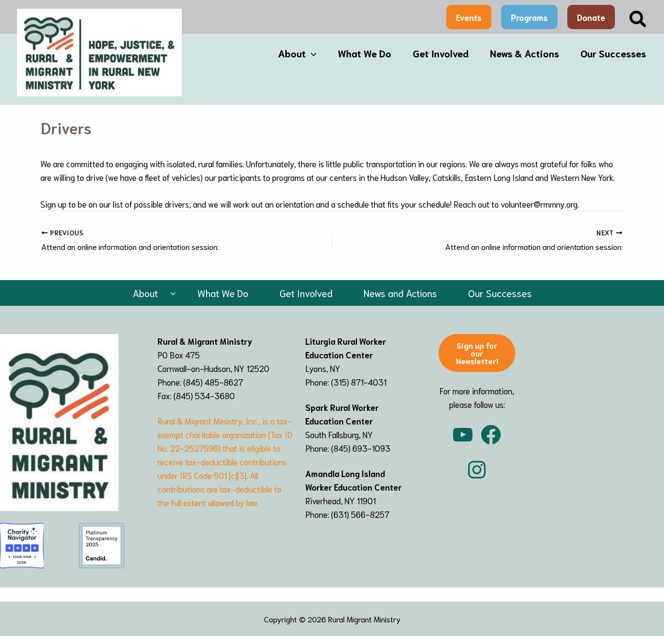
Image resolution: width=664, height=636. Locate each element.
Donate (591, 17)
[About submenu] (173, 293)
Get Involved (441, 53)
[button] (638, 20)
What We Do (364, 53)
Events (469, 17)
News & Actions (524, 53)
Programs (529, 17)
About (292, 53)
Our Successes (613, 53)
